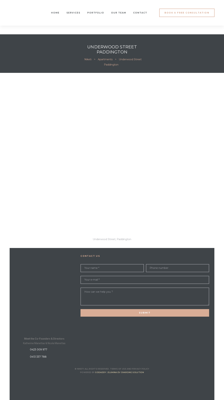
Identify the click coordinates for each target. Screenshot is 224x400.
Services (73, 12)
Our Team (118, 12)
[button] (187, 13)
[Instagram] (112, 380)
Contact (140, 12)
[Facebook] (103, 380)
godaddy (100, 372)
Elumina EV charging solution (126, 372)
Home (55, 12)
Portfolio (95, 12)
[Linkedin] (121, 380)
